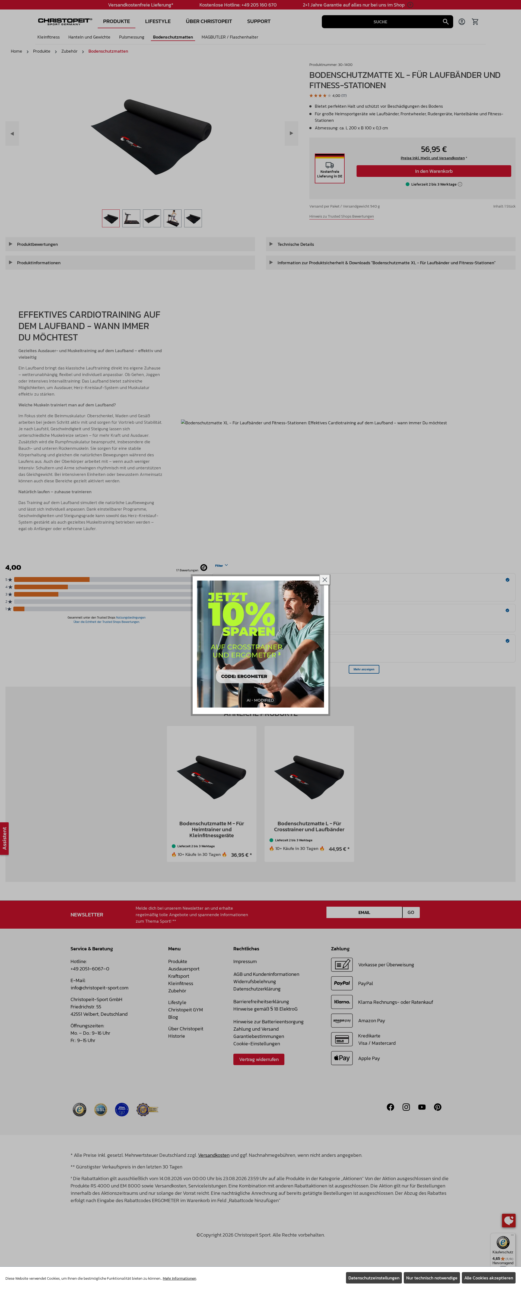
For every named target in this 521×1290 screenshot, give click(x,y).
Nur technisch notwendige (432, 1278)
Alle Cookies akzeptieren (488, 1278)
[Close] (324, 579)
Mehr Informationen (179, 1278)
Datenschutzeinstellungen (373, 1278)
